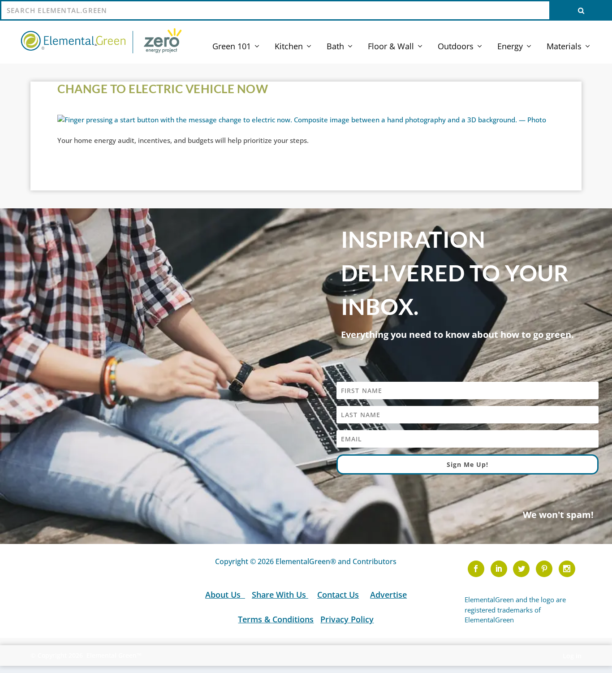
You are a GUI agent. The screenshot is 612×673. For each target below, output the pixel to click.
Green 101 (231, 47)
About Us (224, 594)
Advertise (388, 594)
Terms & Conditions (276, 619)
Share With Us (280, 594)
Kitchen (289, 47)
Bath (335, 47)
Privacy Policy (347, 619)
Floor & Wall (391, 47)
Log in (572, 655)
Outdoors (456, 47)
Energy (510, 47)
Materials (564, 47)
